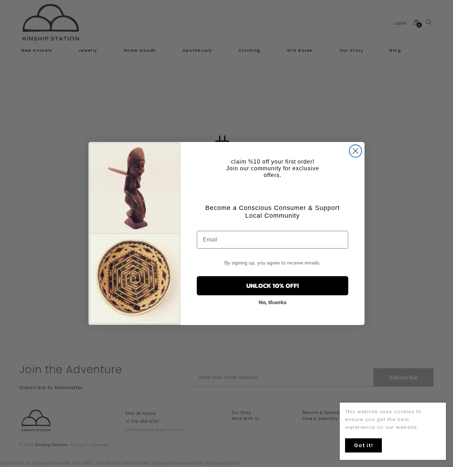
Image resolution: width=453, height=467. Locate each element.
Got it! (363, 445)
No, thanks (273, 302)
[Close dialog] (355, 151)
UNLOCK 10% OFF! (272, 285)
